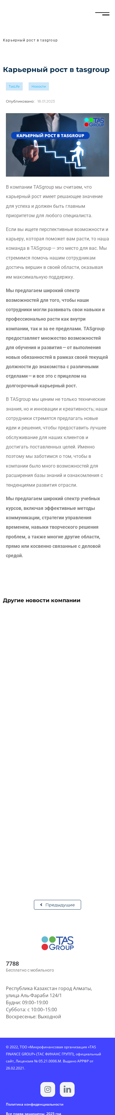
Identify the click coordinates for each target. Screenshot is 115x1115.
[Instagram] (47, 1089)
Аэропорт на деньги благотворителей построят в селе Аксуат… (50, 707)
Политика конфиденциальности (34, 1104)
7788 (12, 963)
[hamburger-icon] (99, 15)
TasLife (14, 86)
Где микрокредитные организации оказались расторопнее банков (43, 848)
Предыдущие (60, 905)
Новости (39, 86)
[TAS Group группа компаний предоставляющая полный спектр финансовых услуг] (67, 1089)
